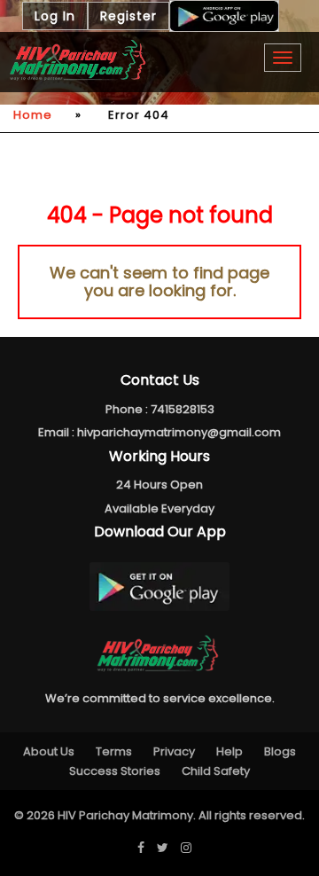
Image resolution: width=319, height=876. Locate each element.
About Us (48, 751)
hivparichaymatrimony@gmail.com (179, 432)
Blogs (280, 751)
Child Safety (216, 771)
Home (32, 114)
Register (128, 16)
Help (229, 751)
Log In (55, 16)
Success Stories (114, 771)
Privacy (174, 751)
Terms (114, 751)
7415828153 (182, 409)
